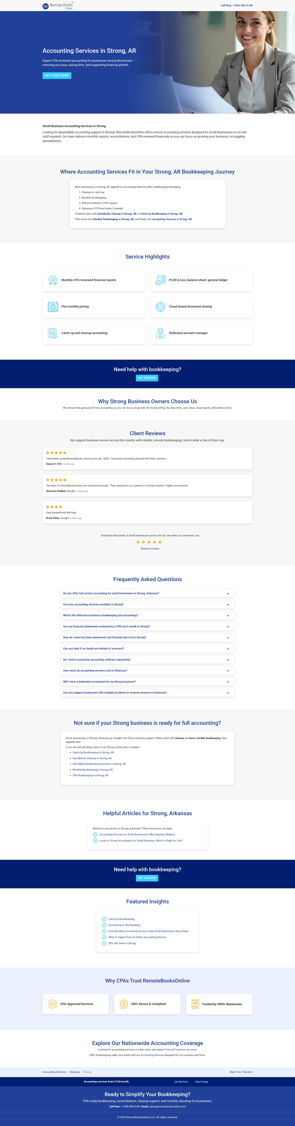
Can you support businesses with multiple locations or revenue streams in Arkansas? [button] (115, 692)
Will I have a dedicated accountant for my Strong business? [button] (99, 681)
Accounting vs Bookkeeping (124, 925)
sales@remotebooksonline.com (167, 1106)
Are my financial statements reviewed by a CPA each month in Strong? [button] (106, 626)
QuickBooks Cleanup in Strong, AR (92, 758)
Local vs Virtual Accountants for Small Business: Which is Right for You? (141, 840)
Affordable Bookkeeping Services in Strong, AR (99, 763)
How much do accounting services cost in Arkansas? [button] (95, 670)
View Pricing (201, 1081)
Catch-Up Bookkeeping (121, 919)
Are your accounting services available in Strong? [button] (93, 604)
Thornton (247, 1072)
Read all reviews (150, 548)
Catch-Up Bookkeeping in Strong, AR (93, 752)
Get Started (147, 377)
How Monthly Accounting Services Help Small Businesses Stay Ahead (148, 931)
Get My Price (181, 1081)
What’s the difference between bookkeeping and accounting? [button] (100, 615)
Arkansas (74, 1072)
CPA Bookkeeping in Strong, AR (90, 775)
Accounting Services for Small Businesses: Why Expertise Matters (137, 834)
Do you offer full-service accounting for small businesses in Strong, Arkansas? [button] (111, 593)
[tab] (147, 593)
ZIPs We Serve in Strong (122, 943)
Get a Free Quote (57, 75)
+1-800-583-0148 (130, 1106)
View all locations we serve (181, 1049)
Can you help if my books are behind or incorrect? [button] (93, 648)
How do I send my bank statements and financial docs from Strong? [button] (104, 637)
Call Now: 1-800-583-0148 (236, 5)
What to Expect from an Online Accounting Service (137, 937)
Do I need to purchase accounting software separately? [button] (97, 659)
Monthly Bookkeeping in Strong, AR (93, 769)
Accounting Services (152, 1055)
